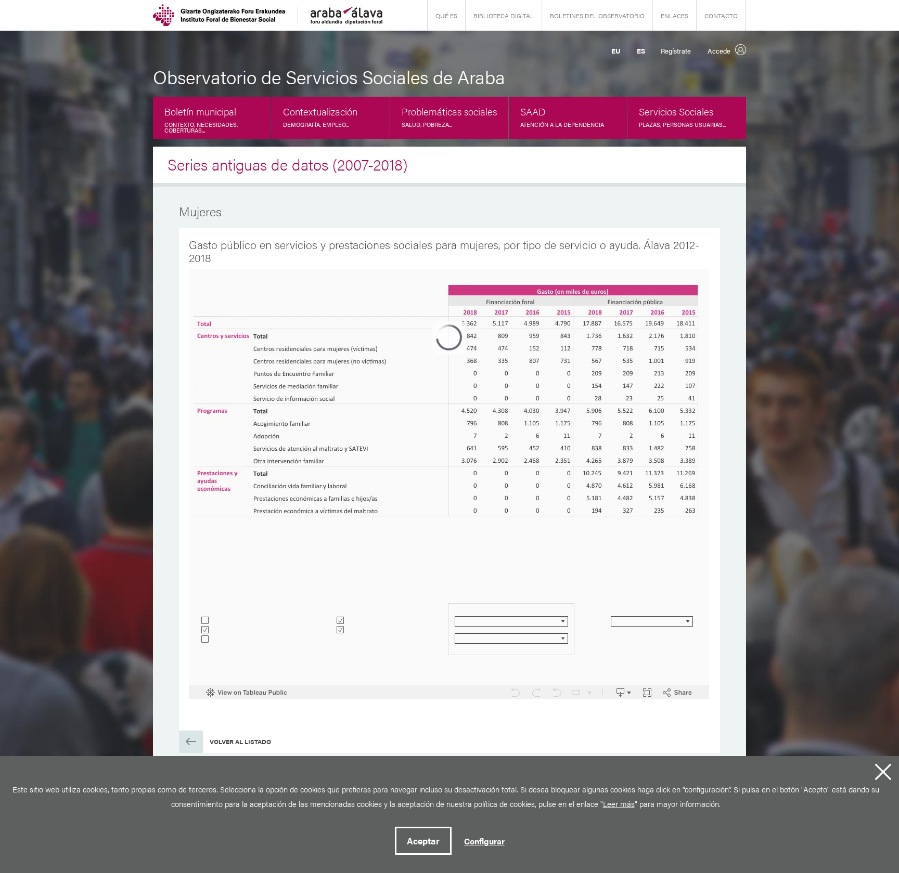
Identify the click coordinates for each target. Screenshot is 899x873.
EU (615, 51)
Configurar (484, 841)
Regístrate (676, 51)
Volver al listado (240, 741)
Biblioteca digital (503, 15)
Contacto (721, 15)
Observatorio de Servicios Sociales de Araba (329, 76)
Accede (719, 51)
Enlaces (674, 15)
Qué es (446, 15)
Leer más (619, 803)
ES (641, 51)
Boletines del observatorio (597, 15)
